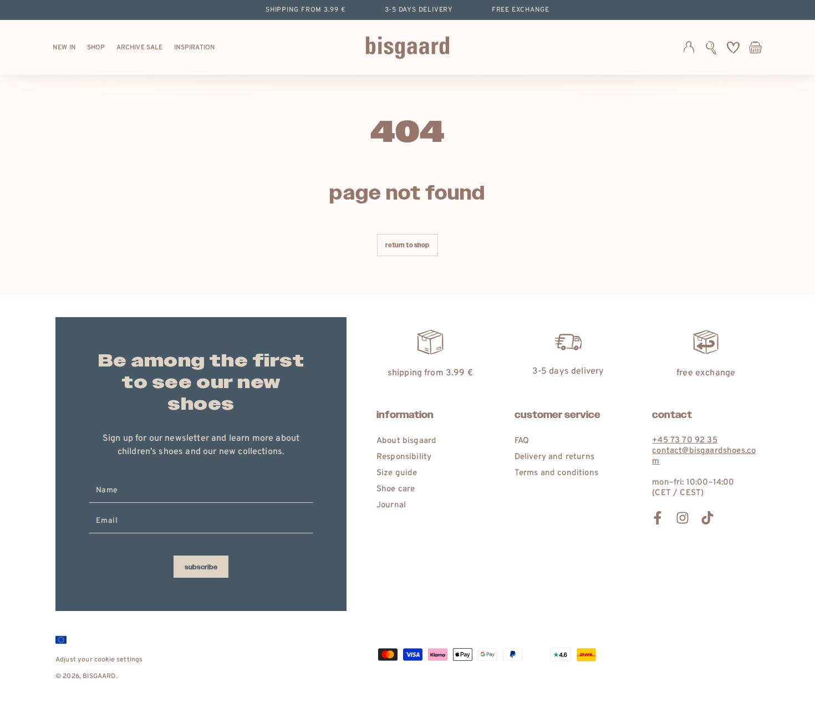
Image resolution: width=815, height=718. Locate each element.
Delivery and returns (554, 457)
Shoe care (395, 489)
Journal (391, 505)
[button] (711, 47)
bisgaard (99, 676)
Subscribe (201, 567)
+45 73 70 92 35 (684, 440)
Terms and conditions (556, 473)
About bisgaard (406, 441)
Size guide (396, 473)
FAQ (522, 441)
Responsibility (403, 457)
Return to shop (407, 245)
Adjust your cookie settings (98, 659)
